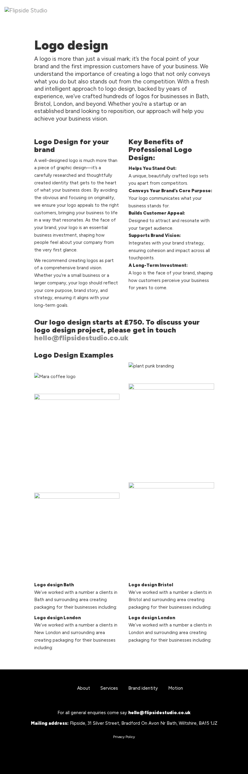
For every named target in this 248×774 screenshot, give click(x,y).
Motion (175, 688)
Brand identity (143, 688)
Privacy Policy (124, 737)
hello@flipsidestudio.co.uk (81, 337)
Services (109, 688)
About (83, 688)
